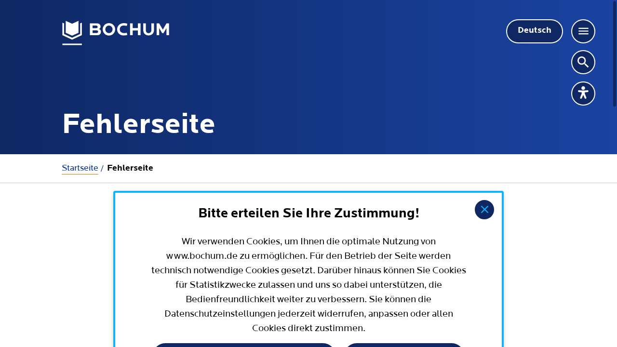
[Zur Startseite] (116, 33)
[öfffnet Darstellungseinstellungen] (583, 93)
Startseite (80, 168)
